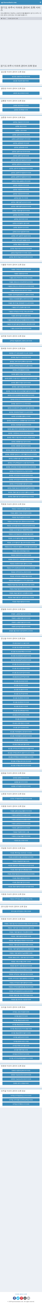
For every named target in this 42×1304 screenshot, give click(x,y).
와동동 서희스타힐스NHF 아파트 (21, 961)
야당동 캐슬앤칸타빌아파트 (21, 861)
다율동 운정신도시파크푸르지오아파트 (21, 282)
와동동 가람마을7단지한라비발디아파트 (21, 944)
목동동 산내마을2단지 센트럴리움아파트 (21, 534)
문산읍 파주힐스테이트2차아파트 (21, 765)
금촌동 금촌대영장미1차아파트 (21, 139)
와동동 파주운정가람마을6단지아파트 (21, 982)
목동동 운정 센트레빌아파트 (21, 551)
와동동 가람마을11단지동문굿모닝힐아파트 (21, 928)
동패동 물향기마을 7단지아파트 (21, 374)
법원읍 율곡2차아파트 (21, 782)
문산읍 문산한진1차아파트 (21, 698)
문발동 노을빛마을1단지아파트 (21, 618)
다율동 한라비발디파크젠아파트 (21, 315)
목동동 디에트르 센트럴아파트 (21, 509)
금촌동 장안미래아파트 (21, 219)
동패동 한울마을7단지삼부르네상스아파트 (21, 496)
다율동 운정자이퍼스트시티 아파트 (21, 290)
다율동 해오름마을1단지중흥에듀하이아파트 (21, 320)
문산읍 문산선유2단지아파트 (21, 664)
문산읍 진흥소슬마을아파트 (21, 744)
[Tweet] (18, 1298)
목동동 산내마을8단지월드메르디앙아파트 (21, 538)
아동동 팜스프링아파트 (21, 840)
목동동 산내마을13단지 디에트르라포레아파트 (21, 525)
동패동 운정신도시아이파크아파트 (21, 399)
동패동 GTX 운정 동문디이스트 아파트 (21, 353)
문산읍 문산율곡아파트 (21, 689)
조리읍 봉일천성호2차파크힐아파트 (21, 1028)
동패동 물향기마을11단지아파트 (21, 382)
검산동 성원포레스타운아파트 (21, 76)
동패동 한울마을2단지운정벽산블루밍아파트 (21, 488)
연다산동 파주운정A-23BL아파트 (21, 911)
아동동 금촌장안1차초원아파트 (21, 815)
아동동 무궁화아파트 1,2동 (21, 832)
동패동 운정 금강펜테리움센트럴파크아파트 (21, 395)
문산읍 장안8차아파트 (21, 740)
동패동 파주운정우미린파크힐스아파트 (21, 479)
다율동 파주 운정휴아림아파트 (21, 307)
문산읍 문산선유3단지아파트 (21, 668)
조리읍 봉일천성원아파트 (21, 1020)
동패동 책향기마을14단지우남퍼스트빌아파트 (21, 437)
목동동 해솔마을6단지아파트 (21, 601)
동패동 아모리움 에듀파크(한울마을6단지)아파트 (21, 391)
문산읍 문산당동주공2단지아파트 (21, 660)
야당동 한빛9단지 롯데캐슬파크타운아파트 (21, 865)
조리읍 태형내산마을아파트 (21, 1045)
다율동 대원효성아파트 (21, 273)
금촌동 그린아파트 (21, 130)
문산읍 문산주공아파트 (21, 693)
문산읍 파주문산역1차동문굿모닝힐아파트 (21, 748)
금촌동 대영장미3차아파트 (21, 189)
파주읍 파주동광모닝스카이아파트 (21, 1095)
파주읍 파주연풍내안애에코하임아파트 (21, 1100)
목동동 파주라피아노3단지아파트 (21, 572)
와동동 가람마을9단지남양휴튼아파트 (21, 953)
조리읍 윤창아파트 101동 (21, 1041)
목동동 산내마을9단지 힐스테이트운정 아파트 (21, 542)
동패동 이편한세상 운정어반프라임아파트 (21, 433)
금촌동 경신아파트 (21, 126)
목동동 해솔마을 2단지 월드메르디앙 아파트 (21, 584)
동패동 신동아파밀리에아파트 (21, 387)
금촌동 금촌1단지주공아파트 (21, 134)
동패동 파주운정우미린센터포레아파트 (21, 475)
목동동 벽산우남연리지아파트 (21, 517)
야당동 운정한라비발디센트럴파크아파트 (21, 857)
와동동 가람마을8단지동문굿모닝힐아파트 (21, 949)
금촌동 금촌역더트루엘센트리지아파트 (21, 168)
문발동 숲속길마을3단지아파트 (21, 626)
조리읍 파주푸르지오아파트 (21, 1054)
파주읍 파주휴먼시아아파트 (21, 1104)
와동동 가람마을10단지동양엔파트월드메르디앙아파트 (21, 923)
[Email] (28, 1298)
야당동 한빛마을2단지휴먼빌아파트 (21, 869)
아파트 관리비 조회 (13, 18)
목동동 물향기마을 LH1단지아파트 (21, 513)
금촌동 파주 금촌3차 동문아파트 (21, 236)
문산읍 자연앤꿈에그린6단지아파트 (21, 736)
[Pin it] (21, 1298)
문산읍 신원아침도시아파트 (21, 723)
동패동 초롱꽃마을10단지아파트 (21, 446)
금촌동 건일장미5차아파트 (21, 122)
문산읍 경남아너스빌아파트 (21, 643)
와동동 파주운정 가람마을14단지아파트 (21, 974)
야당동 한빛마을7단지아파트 (21, 882)
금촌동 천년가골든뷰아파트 (21, 231)
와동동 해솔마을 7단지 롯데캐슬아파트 (21, 995)
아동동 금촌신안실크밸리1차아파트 (21, 811)
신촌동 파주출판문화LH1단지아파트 (21, 798)
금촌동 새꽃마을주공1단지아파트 (21, 202)
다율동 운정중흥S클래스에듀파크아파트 (21, 299)
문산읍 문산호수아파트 (21, 706)
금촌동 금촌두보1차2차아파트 (21, 151)
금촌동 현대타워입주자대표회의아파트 (21, 257)
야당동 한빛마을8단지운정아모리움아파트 (21, 886)
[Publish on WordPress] (25, 1298)
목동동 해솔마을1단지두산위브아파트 (21, 589)
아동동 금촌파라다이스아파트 (21, 828)
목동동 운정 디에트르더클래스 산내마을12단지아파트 (21, 547)
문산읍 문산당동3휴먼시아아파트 (21, 651)
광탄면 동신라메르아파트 (21, 93)
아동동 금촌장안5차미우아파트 (21, 823)
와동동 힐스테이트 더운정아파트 (21, 999)
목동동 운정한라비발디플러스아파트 (21, 563)
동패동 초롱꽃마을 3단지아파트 (21, 441)
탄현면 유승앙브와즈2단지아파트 (21, 1079)
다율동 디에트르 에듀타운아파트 (21, 269)
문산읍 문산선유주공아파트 (21, 677)
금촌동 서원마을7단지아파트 (21, 210)
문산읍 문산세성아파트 (21, 681)
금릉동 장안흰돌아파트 (21, 109)
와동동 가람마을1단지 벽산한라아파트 (21, 932)
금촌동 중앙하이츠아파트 (21, 227)
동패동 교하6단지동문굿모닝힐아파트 (21, 366)
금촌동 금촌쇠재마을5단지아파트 (21, 160)
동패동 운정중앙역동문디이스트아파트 (21, 412)
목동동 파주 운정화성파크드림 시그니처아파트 (21, 568)
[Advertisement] (21, 42)
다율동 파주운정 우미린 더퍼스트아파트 (21, 311)
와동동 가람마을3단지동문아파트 (21, 936)
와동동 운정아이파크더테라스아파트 (21, 970)
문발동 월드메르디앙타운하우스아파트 (21, 631)
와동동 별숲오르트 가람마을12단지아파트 (21, 957)
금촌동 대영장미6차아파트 (21, 194)
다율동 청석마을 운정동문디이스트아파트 (21, 303)
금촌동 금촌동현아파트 (21, 147)
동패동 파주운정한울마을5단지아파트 (21, 484)
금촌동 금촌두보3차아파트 (21, 156)
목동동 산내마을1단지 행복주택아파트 (21, 530)
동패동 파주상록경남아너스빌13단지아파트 (21, 462)
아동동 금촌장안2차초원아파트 (21, 819)
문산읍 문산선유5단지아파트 (21, 672)
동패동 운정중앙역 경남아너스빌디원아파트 (21, 408)
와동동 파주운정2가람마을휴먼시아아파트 (21, 978)
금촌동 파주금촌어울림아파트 (21, 240)
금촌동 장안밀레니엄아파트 (21, 223)
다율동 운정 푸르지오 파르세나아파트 (21, 278)
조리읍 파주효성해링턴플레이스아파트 (21, 1058)
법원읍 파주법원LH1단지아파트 (21, 786)
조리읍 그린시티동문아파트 (21, 1012)
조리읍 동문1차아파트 (21, 1016)
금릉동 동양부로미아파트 (21, 105)
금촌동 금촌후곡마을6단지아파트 (21, 177)
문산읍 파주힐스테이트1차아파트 (21, 761)
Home (4, 18)
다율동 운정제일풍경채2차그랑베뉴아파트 (21, 294)
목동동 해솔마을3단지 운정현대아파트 (21, 593)
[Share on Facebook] (14, 1298)
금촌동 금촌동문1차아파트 (21, 143)
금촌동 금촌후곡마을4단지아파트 (21, 172)
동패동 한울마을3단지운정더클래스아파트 (21, 492)
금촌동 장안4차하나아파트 (21, 215)
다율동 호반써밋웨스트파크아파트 (21, 328)
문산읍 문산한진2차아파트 (21, 702)
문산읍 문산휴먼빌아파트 (21, 710)
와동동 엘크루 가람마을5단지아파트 (21, 966)
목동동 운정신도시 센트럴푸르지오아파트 (21, 559)
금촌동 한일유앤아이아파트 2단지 (21, 253)
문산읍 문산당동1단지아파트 (21, 647)
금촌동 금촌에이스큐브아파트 (21, 164)
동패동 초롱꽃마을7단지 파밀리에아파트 (21, 458)
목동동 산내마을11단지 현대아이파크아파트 (21, 521)
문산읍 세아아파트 (21, 719)
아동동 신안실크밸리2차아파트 (21, 836)
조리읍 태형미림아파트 (21, 1050)
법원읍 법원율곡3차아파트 (21, 778)
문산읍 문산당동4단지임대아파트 (21, 656)
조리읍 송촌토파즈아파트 (21, 1037)
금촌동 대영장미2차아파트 (21, 185)
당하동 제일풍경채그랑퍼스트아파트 (21, 340)
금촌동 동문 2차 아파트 (21, 198)
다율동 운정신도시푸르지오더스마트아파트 (21, 286)
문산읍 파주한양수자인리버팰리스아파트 (21, 757)
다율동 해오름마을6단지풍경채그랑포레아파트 (21, 324)
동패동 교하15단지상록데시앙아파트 (21, 361)
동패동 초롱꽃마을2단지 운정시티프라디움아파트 (21, 450)
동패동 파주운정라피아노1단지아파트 (21, 471)
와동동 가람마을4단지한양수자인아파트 (21, 940)
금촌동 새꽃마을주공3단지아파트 (21, 206)
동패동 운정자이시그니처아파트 (21, 403)
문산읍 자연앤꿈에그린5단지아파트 (21, 731)
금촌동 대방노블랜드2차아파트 (21, 181)
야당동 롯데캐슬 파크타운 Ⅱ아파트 (21, 853)
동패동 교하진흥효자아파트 (21, 370)
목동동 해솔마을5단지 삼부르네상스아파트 (21, 597)
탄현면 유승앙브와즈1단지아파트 (21, 1075)
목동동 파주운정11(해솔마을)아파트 (21, 576)
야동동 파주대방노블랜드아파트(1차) (21, 899)
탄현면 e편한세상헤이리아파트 (21, 1070)
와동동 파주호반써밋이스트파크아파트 (21, 991)
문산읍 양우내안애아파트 (21, 727)
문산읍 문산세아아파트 (21, 685)
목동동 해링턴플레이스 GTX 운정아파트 (21, 580)
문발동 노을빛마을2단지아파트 (21, 622)
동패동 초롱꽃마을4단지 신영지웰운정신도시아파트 (21, 454)
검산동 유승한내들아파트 (21, 81)
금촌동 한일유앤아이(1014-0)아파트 (21, 248)
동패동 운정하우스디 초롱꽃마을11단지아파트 (21, 420)
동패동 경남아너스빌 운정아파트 (21, 357)
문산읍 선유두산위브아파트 (21, 715)
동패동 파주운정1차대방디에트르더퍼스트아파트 (21, 467)
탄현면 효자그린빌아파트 (21, 1083)
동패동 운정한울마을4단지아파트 (21, 425)
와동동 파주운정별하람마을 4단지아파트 (21, 987)
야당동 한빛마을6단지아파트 (21, 878)
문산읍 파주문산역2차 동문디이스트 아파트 (21, 753)
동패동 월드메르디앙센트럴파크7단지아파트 (21, 429)
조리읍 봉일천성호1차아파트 (21, 1024)
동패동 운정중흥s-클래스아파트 (21, 416)
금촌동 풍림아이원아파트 (21, 244)
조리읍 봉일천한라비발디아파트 (21, 1033)
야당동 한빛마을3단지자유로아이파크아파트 (21, 874)
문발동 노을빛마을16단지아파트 (21, 614)
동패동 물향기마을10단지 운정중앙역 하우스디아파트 (21, 378)
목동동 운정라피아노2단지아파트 (21, 555)
